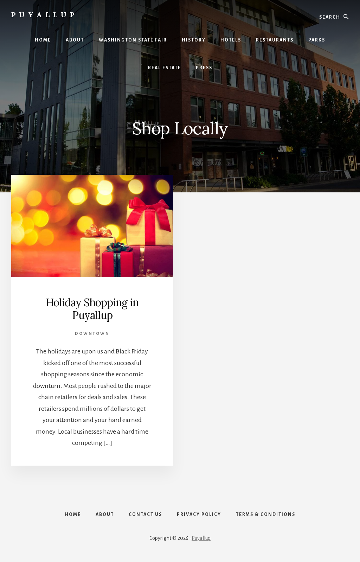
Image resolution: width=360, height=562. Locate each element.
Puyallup (44, 14)
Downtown (92, 333)
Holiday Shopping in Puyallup (92, 309)
